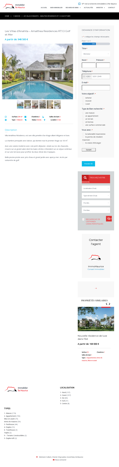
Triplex (6, 433)
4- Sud (62, 401)
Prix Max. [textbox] (87, 210)
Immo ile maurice (10, 421)
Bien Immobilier (56, 7)
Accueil (44, 7)
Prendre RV (88, 164)
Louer (87, 104)
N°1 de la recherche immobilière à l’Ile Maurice (99, 4)
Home (7, 16)
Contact (111, 7)
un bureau (89, 122)
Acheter (88, 98)
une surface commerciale (95, 125)
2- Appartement (10, 416)
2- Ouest (63, 395)
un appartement (91, 116)
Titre (84, 48)
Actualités (88, 7)
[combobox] (96, 54)
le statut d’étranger (93, 143)
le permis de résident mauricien (92, 138)
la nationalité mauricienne (95, 134)
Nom (84, 60)
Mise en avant (9, 419)
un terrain (89, 119)
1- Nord (63, 392)
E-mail (85, 82)
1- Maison (16, 16)
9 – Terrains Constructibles (14, 435)
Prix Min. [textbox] (86, 203)
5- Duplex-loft (9, 438)
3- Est (62, 398)
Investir (99, 7)
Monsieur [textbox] (87, 54)
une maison (89, 113)
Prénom (100, 60)
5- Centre (63, 403)
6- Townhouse (9, 430)
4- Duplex (7, 427)
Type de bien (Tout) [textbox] (90, 196)
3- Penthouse (9, 424)
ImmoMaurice (96, 266)
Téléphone (87, 71)
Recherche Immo (72, 7)
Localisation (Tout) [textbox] (90, 188)
